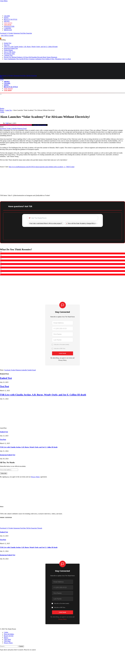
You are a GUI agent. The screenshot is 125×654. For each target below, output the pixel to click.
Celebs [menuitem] (6, 632)
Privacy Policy (62, 360)
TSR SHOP (7, 24)
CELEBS (7, 16)
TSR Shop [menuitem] (7, 641)
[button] (4, 1)
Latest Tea (8, 110)
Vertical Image (8, 50)
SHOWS (6, 21)
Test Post (6, 45)
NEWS (6, 17)
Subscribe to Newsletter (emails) (61, 344)
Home (2, 110)
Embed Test (7, 43)
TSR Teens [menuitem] (7, 639)
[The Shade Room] (18, 72)
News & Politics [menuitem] (9, 634)
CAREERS (7, 28)
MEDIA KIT (8, 30)
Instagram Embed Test (11, 48)
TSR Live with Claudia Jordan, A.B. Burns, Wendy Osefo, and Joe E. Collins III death (31, 46)
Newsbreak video (9, 53)
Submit (21, 646)
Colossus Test (8, 55)
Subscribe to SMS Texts (59, 348)
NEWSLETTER (9, 26)
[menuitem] (64, 632)
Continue (62, 353)
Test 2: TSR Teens (9, 52)
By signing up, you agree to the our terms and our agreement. (23, 477)
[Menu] (0, 37)
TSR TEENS (8, 23)
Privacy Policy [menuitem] (8, 643)
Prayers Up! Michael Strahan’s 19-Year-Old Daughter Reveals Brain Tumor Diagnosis (30, 57)
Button (2, 108)
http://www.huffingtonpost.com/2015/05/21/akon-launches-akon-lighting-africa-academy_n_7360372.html (41, 167)
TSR (6, 123)
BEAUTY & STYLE (10, 19)
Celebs (2, 112)
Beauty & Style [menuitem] (8, 636)
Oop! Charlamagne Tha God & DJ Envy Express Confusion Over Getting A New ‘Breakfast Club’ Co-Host (37, 59)
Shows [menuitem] (6, 637)
